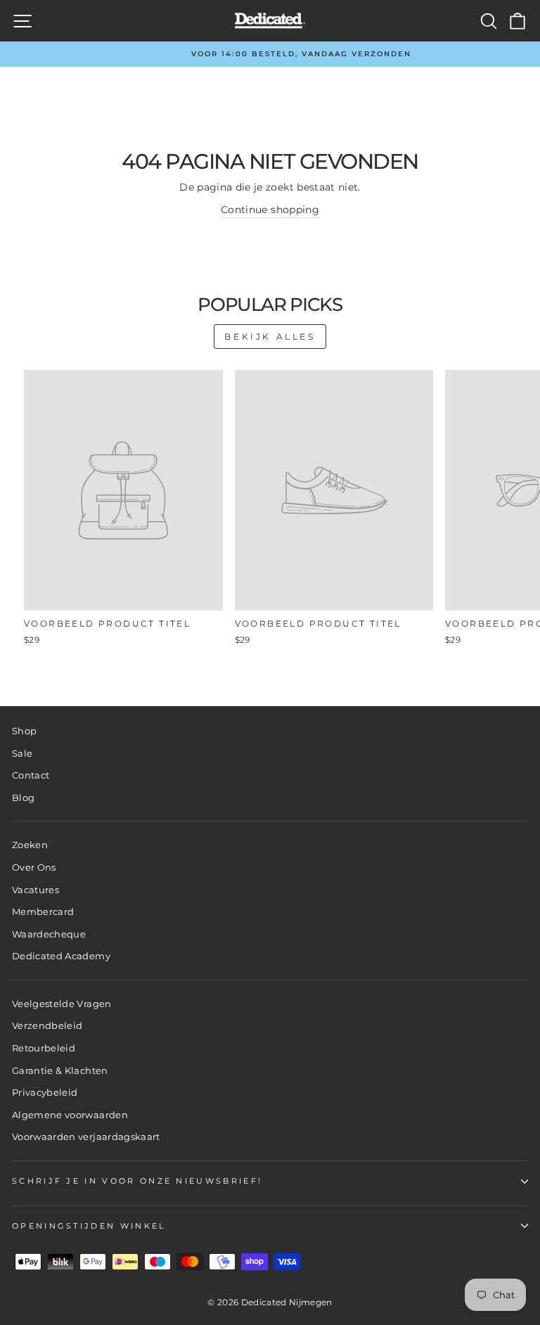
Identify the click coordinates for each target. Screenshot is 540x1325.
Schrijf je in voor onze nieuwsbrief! (137, 1181)
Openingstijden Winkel (89, 1226)
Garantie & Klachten (60, 1070)
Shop (24, 731)
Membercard (43, 912)
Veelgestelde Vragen (62, 1004)
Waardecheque (49, 934)
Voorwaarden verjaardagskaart (86, 1137)
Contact (30, 775)
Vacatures (35, 890)
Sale (22, 753)
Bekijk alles (269, 336)
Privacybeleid (45, 1092)
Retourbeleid (43, 1048)
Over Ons (34, 867)
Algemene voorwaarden (70, 1115)
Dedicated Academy (61, 956)
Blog (23, 798)
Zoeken (30, 845)
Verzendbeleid (47, 1025)
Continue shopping (270, 209)
